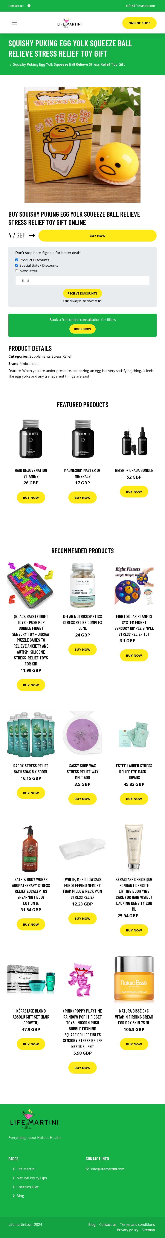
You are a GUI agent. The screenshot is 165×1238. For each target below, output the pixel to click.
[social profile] (29, 6)
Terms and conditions (137, 1224)
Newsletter (28, 271)
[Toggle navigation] (14, 22)
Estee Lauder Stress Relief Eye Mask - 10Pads (134, 771)
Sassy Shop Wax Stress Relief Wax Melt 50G (82, 771)
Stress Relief (62, 356)
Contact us (107, 1224)
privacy (74, 301)
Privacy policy (127, 1229)
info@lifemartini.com (140, 6)
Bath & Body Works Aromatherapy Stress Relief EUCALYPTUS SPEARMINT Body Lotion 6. (31, 891)
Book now (82, 329)
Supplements (40, 356)
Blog (20, 1195)
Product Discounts (34, 260)
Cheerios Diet (27, 1187)
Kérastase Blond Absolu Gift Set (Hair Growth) (31, 1016)
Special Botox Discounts (39, 265)
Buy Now (97, 235)
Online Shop (139, 23)
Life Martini (26, 1169)
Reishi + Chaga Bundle (134, 470)
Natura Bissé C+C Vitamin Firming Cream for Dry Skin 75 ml (134, 1016)
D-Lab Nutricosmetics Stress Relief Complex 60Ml (82, 622)
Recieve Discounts (82, 293)
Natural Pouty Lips (32, 1178)
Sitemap (148, 1229)
